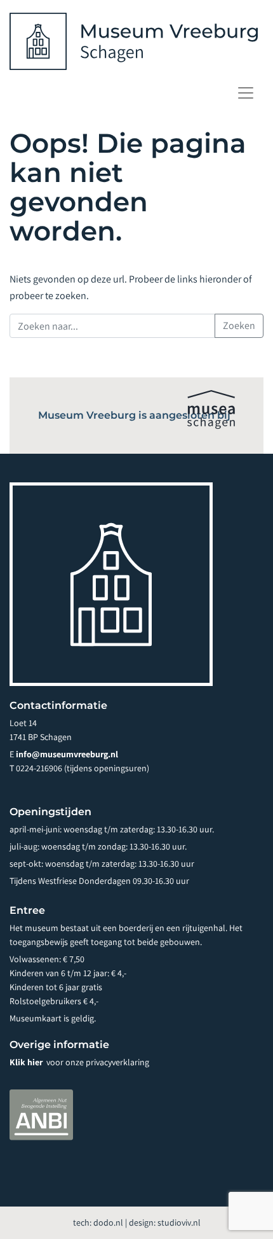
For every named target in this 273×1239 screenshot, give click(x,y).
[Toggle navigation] (245, 93)
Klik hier (27, 1062)
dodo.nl (108, 1222)
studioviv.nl (179, 1222)
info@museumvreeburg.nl (67, 754)
